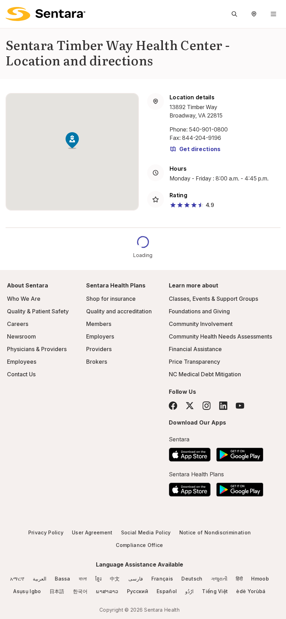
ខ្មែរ (98, 579)
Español (167, 591)
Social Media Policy (146, 532)
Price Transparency (194, 361)
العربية (39, 579)
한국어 (80, 591)
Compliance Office (139, 545)
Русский (137, 591)
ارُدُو (189, 591)
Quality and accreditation (119, 311)
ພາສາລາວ (107, 591)
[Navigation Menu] (273, 14)
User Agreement (92, 532)
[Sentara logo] (45, 14)
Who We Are (23, 298)
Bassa (62, 579)
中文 (115, 579)
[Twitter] (190, 405)
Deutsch (191, 579)
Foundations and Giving (199, 311)
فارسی (135, 579)
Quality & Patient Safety (38, 311)
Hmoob (260, 579)
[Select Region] (254, 14)
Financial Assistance (195, 349)
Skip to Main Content (10, 9)
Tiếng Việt (215, 591)
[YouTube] (240, 406)
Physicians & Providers (37, 349)
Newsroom (21, 336)
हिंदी (239, 579)
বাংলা (83, 579)
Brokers (96, 361)
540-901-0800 (208, 129)
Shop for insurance (111, 298)
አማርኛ (17, 579)
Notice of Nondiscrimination (215, 532)
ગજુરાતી (219, 579)
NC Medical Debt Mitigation (205, 374)
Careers (17, 323)
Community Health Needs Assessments (220, 336)
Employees (21, 361)
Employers (100, 336)
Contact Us (21, 374)
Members (98, 323)
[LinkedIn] (223, 405)
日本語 (57, 591)
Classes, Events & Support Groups (213, 298)
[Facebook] (173, 405)
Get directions (199, 148)
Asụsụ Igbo (27, 591)
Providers (99, 349)
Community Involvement (201, 323)
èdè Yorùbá (250, 591)
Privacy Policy (45, 532)
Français (162, 579)
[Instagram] (206, 405)
